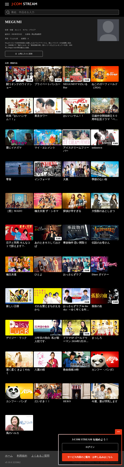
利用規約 (22, 455)
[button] (24, 54)
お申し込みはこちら (90, 457)
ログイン (90, 447)
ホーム (9, 455)
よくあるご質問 (40, 455)
